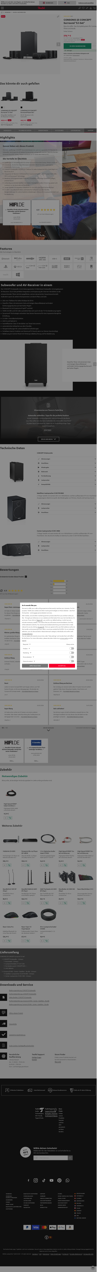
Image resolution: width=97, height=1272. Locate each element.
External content (28, 661)
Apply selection (35, 666)
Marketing (26, 653)
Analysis (25, 648)
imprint (24, 640)
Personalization (27, 657)
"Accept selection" (27, 633)
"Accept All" (40, 627)
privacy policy (64, 638)
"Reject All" (39, 620)
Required (25, 644)
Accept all (62, 666)
